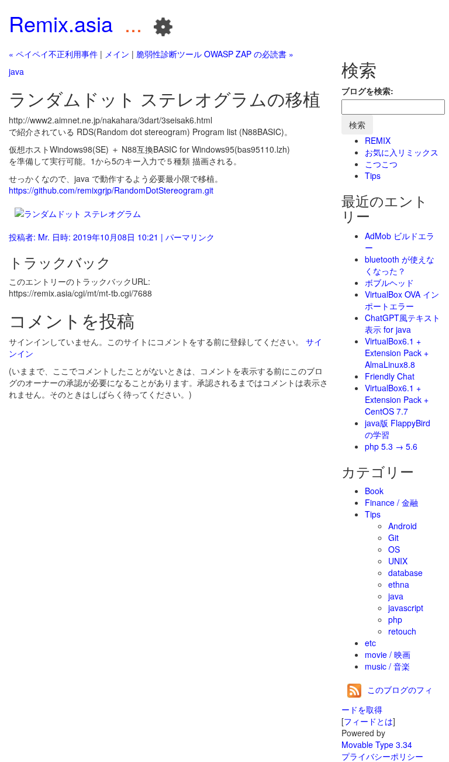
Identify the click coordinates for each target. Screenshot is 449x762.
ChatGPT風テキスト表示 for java (402, 323)
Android (402, 526)
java (16, 71)
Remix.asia (61, 23)
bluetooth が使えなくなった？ (399, 265)
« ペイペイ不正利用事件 (53, 54)
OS (394, 549)
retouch (402, 631)
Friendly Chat (390, 376)
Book (374, 490)
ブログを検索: (367, 90)
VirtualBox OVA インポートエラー (402, 300)
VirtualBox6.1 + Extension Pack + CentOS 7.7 (397, 399)
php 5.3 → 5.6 (391, 446)
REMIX (378, 140)
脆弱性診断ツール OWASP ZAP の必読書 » (214, 54)
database (405, 572)
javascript (405, 607)
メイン (117, 54)
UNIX (397, 561)
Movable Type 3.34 (376, 744)
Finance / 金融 (391, 502)
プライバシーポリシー (382, 756)
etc (370, 643)
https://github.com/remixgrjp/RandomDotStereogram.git (111, 190)
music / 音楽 (387, 666)
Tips (373, 175)
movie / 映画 (387, 654)
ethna (398, 584)
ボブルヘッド (389, 282)
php (395, 619)
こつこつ (381, 164)
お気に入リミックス (401, 152)
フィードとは (368, 721)
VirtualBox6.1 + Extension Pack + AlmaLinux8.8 (397, 352)
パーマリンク (190, 237)
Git (393, 537)
